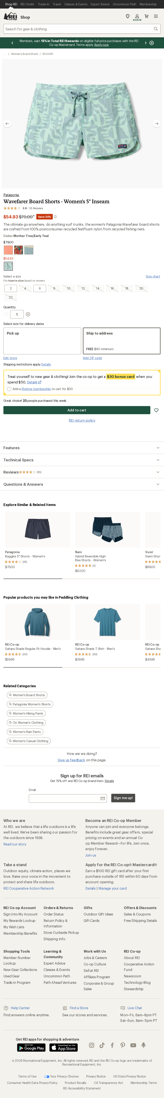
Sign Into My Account (20, 914)
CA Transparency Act (108, 1083)
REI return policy (82, 420)
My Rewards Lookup (19, 920)
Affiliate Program (97, 977)
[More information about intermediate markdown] (55, 216)
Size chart (153, 276)
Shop (25, 17)
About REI (132, 958)
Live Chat (134, 1008)
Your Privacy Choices (64, 1076)
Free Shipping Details (140, 920)
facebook (112, 1045)
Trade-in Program (16, 982)
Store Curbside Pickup (61, 932)
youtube (133, 1045)
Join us (90, 855)
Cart (146, 16)
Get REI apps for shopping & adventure (47, 1039)
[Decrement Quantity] (6, 314)
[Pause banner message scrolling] (151, 43)
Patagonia (11, 195)
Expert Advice (54, 963)
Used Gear (11, 976)
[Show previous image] (7, 123)
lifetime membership (36, 389)
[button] (82, 123)
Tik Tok (102, 1045)
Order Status (54, 914)
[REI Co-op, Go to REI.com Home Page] (10, 16)
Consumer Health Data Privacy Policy (32, 1083)
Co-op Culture (95, 964)
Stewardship (134, 989)
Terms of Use (27, 1076)
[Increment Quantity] (28, 314)
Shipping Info (54, 939)
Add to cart (76, 410)
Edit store (10, 358)
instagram (91, 1045)
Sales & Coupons (137, 914)
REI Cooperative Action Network (28, 888)
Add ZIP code (92, 358)
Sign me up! (123, 798)
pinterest (122, 1045)
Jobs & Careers (95, 958)
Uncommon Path (57, 976)
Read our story (14, 844)
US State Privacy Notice (129, 1076)
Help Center (20, 1008)
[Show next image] (157, 123)
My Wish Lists (13, 927)
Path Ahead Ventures (60, 982)
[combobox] (82, 29)
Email (32, 790)
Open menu (156, 16)
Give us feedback (71, 760)
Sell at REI (91, 970)
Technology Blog (137, 982)
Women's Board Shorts (24, 53)
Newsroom (132, 976)
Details (46, 364)
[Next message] (145, 43)
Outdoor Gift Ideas (98, 914)
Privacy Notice (96, 1076)
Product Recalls (75, 1083)
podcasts (143, 1045)
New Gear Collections (20, 970)
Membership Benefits (20, 933)
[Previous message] (12, 43)
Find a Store (79, 1008)
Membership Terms (144, 1083)
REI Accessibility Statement (82, 1088)
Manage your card (112, 888)
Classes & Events (57, 970)
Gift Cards (91, 920)
